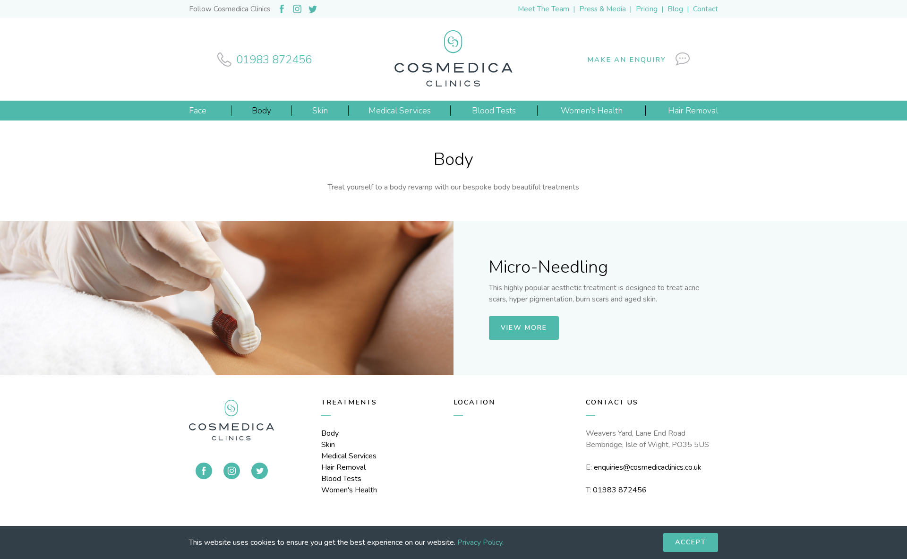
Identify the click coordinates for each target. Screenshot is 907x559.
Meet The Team (543, 9)
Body (330, 433)
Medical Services (348, 456)
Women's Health (349, 490)
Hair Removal (343, 467)
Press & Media (602, 9)
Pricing (647, 9)
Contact (705, 9)
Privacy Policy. (480, 542)
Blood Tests (341, 478)
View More (524, 327)
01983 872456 (620, 490)
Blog (675, 9)
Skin (328, 444)
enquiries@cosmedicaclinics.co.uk (648, 467)
